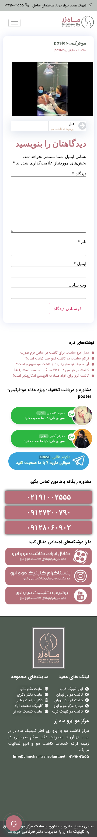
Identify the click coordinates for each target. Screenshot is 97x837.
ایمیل (80, 263)
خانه (83, 50)
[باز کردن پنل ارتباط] (14, 823)
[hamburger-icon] (14, 23)
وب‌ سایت (77, 285)
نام (82, 242)
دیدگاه (79, 173)
